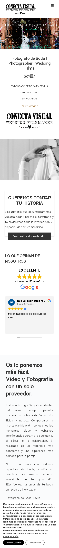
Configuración (11, 536)
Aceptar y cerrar (13, 542)
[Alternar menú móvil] (52, 5)
